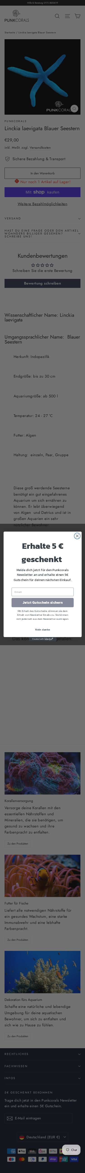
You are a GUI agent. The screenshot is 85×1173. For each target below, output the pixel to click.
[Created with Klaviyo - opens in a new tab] (42, 639)
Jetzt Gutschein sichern (42, 602)
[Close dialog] (77, 536)
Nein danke (42, 630)
